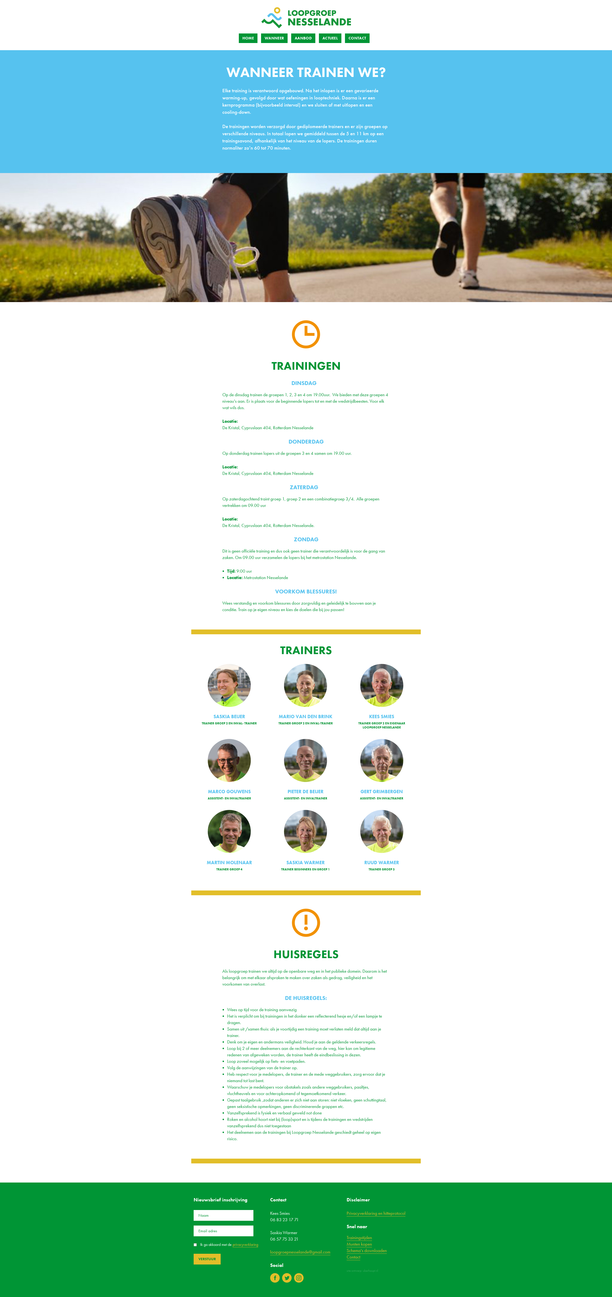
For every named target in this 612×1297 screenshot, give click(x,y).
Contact (353, 1257)
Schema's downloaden (367, 1251)
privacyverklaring (245, 1244)
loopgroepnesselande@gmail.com (300, 1252)
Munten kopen (359, 1244)
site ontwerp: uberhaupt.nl (362, 1271)
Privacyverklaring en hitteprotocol (376, 1213)
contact (357, 38)
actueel (330, 38)
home (248, 38)
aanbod (303, 38)
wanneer (274, 38)
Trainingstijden (359, 1238)
